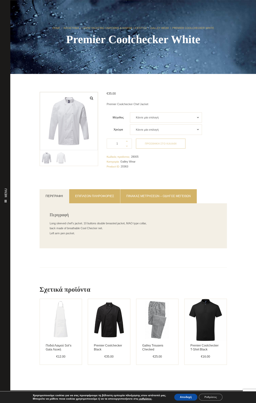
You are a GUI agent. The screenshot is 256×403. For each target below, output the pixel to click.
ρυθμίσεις (145, 399)
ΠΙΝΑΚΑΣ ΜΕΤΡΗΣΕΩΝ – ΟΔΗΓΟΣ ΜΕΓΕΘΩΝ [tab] (158, 196)
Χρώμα (118, 129)
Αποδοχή (186, 397)
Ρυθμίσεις (210, 397)
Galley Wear (159, 27)
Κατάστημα (71, 27)
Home (56, 27)
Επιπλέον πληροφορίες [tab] (94, 196)
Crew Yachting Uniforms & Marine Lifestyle (114, 27)
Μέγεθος (118, 117)
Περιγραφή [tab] (54, 196)
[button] (91, 98)
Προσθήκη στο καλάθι (161, 143)
